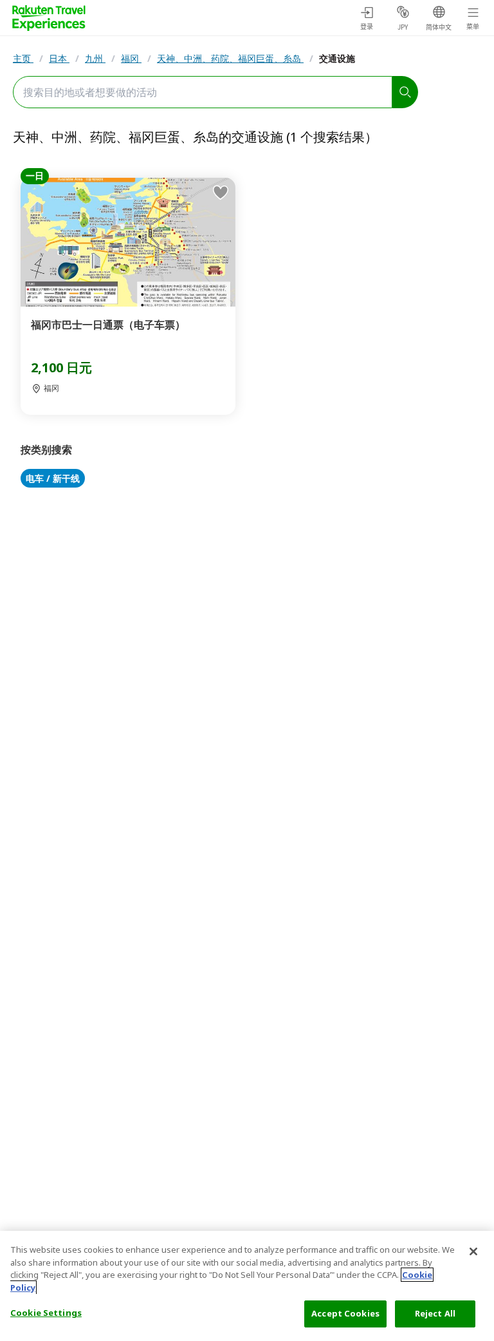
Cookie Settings (46, 1312)
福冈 (131, 58)
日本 (59, 58)
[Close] (473, 1251)
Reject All (435, 1313)
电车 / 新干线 (53, 478)
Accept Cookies (345, 1313)
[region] (247, 1286)
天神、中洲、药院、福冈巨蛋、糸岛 (230, 58)
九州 (95, 58)
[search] (405, 92)
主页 (23, 58)
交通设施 (337, 58)
